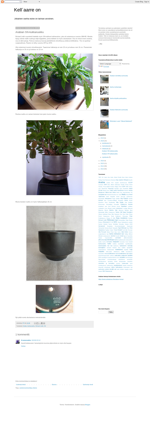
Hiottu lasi (119, 192)
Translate (106, 67)
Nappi (124, 212)
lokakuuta (105, 149)
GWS (127, 186)
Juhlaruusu (129, 196)
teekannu (129, 265)
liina (119, 247)
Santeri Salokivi (102, 224)
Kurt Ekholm (112, 206)
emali (121, 236)
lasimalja (130, 245)
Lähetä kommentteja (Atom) (28, 388)
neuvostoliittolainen (110, 253)
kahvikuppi (110, 240)
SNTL (115, 222)
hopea (100, 237)
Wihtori (130, 234)
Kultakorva (124, 204)
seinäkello (129, 259)
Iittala (124, 194)
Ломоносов (108, 271)
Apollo (130, 180)
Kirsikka (130, 202)
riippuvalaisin (101, 259)
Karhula (100, 200)
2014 (102, 166)
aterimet (113, 236)
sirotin (115, 261)
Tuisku (111, 230)
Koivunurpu (101, 204)
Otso (124, 214)
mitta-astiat (109, 251)
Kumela (130, 204)
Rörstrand (106, 222)
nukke (130, 253)
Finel (120, 186)
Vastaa (23, 346)
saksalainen (121, 259)
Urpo (115, 232)
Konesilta (116, 204)
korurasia (122, 241)
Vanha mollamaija (115, 87)
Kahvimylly (101, 198)
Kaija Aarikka (116, 198)
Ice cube (118, 194)
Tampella (115, 228)
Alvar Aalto (125, 177)
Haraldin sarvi (118, 188)
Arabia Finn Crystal (113, 182)
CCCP (130, 182)
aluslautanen (106, 236)
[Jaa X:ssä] (39, 323)
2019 (102, 138)
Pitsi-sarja (125, 216)
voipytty (126, 269)
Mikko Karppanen (110, 212)
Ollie (112, 214)
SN (45, 326)
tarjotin (125, 265)
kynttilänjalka (129, 243)
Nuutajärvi (129, 212)
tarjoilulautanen (118, 265)
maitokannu (119, 249)
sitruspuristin (122, 261)
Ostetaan (116, 214)
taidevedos (110, 265)
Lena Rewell (107, 208)
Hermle (126, 190)
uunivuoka (101, 269)
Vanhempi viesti (88, 384)
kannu (116, 239)
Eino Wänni (111, 184)
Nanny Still (119, 212)
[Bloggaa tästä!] (37, 323)
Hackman (111, 188)
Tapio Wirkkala (122, 228)
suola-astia (125, 263)
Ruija (127, 220)
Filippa (116, 186)
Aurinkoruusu (123, 182)
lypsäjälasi (129, 247)
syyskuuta (105, 157)
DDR (105, 184)
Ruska (130, 220)
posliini (130, 255)
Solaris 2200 (128, 224)
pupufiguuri (104, 257)
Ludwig (125, 208)
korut (127, 241)
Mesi (131, 210)
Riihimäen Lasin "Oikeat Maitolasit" (121, 121)
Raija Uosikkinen (122, 218)
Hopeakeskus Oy (127, 192)
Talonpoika (101, 228)
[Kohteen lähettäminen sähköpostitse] (35, 323)
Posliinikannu (102, 218)
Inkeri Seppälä (110, 196)
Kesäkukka (112, 202)
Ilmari (127, 194)
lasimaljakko (101, 247)
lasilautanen (123, 245)
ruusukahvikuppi (111, 259)
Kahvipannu (108, 198)
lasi (111, 245)
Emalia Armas (125, 184)
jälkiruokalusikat (128, 237)
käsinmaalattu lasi (103, 245)
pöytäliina (122, 257)
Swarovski (129, 226)
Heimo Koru (106, 190)
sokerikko (129, 261)
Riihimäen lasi (112, 220)
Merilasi (127, 210)
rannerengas (129, 257)
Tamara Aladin (108, 228)
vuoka (130, 269)
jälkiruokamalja (102, 239)
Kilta (117, 202)
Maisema (100, 210)
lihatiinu (115, 247)
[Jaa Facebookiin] (42, 323)
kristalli (130, 241)
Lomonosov (119, 208)
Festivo (112, 186)
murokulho (101, 253)
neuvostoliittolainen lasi (122, 253)
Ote (121, 214)
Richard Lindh (39, 326)
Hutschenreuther (111, 194)
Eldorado (117, 184)
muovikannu (129, 251)
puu (118, 257)
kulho (109, 244)
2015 (102, 163)
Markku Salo (113, 210)
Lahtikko (130, 206)
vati (115, 269)
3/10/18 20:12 (36, 340)
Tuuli (123, 230)
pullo (99, 257)
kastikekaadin (122, 239)
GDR (123, 186)
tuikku (113, 267)
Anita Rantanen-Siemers (108, 180)
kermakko (109, 241)
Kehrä (126, 200)
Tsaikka (107, 230)
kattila (100, 241)
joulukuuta (105, 143)
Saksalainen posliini (127, 222)
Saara (119, 222)
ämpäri (100, 271)
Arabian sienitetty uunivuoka (119, 76)
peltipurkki (124, 255)
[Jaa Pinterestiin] (44, 323)
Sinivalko (121, 224)
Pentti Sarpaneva (103, 216)
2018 (102, 141)
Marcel (106, 210)
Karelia (130, 198)
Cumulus (100, 184)
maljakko (101, 251)
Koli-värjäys (109, 204)
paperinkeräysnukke (103, 255)
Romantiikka (121, 220)
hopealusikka (108, 237)
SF (110, 222)
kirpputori (116, 242)
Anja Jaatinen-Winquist (122, 180)
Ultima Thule (110, 232)
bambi (117, 236)
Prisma (108, 218)
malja (130, 249)
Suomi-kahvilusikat (120, 226)
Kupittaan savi (102, 206)
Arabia (25, 326)
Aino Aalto (110, 177)
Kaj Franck (124, 198)
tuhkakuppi (107, 267)
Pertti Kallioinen (116, 216)
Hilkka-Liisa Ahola (110, 192)
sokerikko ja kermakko (106, 263)
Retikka (130, 218)
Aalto (105, 177)
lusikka (123, 247)
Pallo (127, 214)
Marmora (121, 210)
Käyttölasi (124, 206)
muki (122, 251)
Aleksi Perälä (117, 177)
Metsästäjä (101, 212)
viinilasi (122, 269)
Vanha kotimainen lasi (116, 234)
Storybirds (109, 226)
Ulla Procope (128, 230)
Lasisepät (101, 208)
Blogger (87, 405)
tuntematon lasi (128, 267)
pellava (112, 255)
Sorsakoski (101, 226)
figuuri (125, 236)
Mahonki (130, 208)
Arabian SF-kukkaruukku (110, 154)
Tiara (128, 228)
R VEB (113, 218)
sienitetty (110, 261)
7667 (99, 177)
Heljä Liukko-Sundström (117, 190)
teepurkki (100, 267)
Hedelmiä (125, 188)
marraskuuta (106, 146)
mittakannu (117, 251)
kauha (104, 241)
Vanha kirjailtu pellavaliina (118, 98)
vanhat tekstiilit (109, 269)
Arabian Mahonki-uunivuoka (119, 110)
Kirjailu (121, 202)
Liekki (113, 208)
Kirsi (126, 202)
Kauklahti (120, 200)
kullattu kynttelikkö (118, 243)
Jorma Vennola (120, 196)
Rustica (100, 222)
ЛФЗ (103, 271)
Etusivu (54, 384)
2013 (102, 169)
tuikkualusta (119, 267)
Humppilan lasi (102, 194)
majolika (126, 249)
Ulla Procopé (102, 232)
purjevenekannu (112, 257)
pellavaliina (118, 255)
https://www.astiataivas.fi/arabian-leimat (110, 279)
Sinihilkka (115, 224)
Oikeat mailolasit (102, 214)
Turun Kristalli (118, 230)
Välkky (126, 234)
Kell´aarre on (27, 9)
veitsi (118, 269)
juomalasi (118, 237)
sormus (118, 263)
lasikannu (116, 245)
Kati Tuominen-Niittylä (110, 200)
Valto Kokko (124, 232)
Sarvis (110, 224)
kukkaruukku (31, 326)
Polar (130, 216)
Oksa (109, 214)
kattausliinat (129, 239)
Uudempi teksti (21, 384)
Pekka (130, 214)
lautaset (109, 247)
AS (102, 177)
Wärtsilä (100, 236)
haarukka (129, 236)
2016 (102, 161)
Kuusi (118, 206)
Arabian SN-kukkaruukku (110, 151)
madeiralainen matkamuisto (106, 249)
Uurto (119, 232)
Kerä (106, 202)
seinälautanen (102, 261)
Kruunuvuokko (26, 340)
